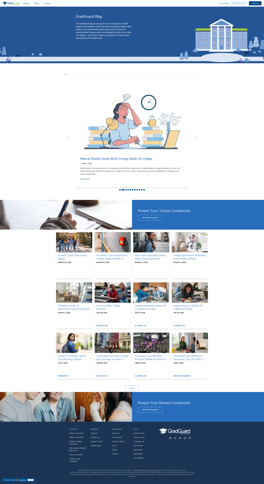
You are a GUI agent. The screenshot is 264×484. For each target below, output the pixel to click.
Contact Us (95, 437)
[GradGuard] (11, 3)
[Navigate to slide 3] (126, 190)
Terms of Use (139, 437)
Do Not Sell (138, 446)
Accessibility (138, 458)
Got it (30, 480)
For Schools (224, 3)
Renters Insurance (76, 433)
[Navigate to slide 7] (135, 190)
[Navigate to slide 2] (122, 190)
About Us (116, 433)
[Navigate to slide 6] (133, 190)
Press (114, 446)
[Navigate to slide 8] (137, 190)
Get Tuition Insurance (150, 217)
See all (132, 388)
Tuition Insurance (76, 437)
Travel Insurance (76, 455)
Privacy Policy (139, 433)
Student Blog (96, 446)
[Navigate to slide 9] (139, 190)
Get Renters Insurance (150, 410)
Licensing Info (139, 441)
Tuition (36, 3)
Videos (114, 450)
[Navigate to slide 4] (128, 190)
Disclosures (138, 454)
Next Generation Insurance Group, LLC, (147, 470)
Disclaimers (138, 450)
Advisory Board (118, 441)
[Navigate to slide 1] (120, 190)
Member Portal (97, 441)
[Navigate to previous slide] (67, 138)
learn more (22, 480)
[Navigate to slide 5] (130, 190)
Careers (115, 454)
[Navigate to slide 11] (144, 190)
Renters (26, 3)
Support (47, 3)
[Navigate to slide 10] (142, 190)
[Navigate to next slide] (196, 138)
